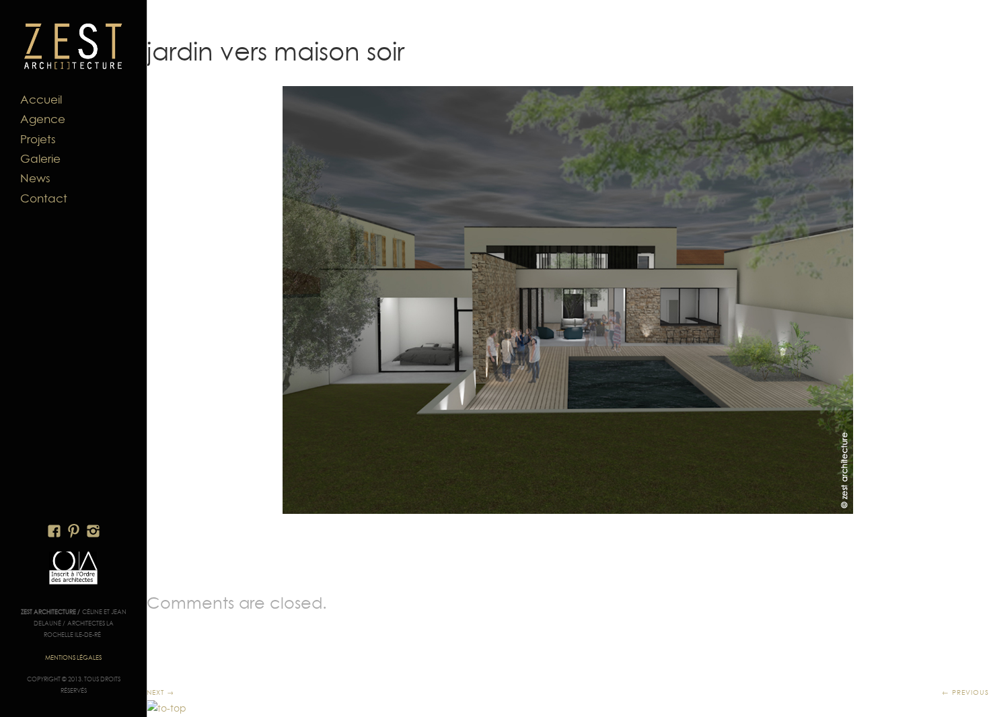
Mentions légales (73, 657)
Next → (160, 692)
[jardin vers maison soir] (568, 300)
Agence (42, 119)
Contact (43, 198)
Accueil (41, 99)
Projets (38, 139)
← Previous (965, 692)
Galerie (40, 158)
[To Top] (166, 708)
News (35, 178)
